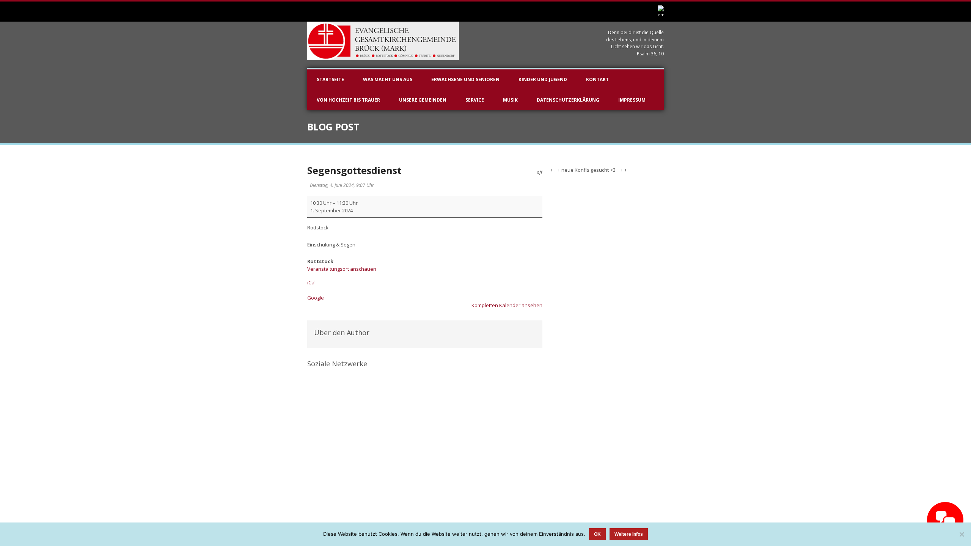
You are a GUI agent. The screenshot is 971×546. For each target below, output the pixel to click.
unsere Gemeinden (422, 100)
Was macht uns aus (387, 79)
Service (474, 100)
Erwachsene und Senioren (465, 79)
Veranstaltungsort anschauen (341, 268)
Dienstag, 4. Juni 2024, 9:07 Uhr (342, 185)
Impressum (632, 100)
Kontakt (597, 79)
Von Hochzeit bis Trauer (348, 100)
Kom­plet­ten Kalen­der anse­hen (506, 305)
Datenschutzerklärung (568, 100)
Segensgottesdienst (354, 170)
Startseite (330, 79)
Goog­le (315, 297)
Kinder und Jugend (542, 79)
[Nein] (961, 534)
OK (597, 534)
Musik (510, 100)
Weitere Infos (628, 534)
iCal (311, 282)
